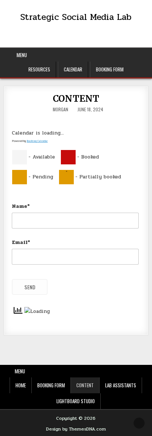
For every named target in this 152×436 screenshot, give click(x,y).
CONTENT (76, 98)
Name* (21, 206)
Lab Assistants (120, 385)
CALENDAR (73, 69)
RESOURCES (39, 69)
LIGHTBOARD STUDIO (75, 401)
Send (29, 287)
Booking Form (110, 69)
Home (20, 385)
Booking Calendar (37, 141)
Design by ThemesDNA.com (76, 429)
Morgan (60, 109)
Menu (22, 55)
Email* (21, 242)
